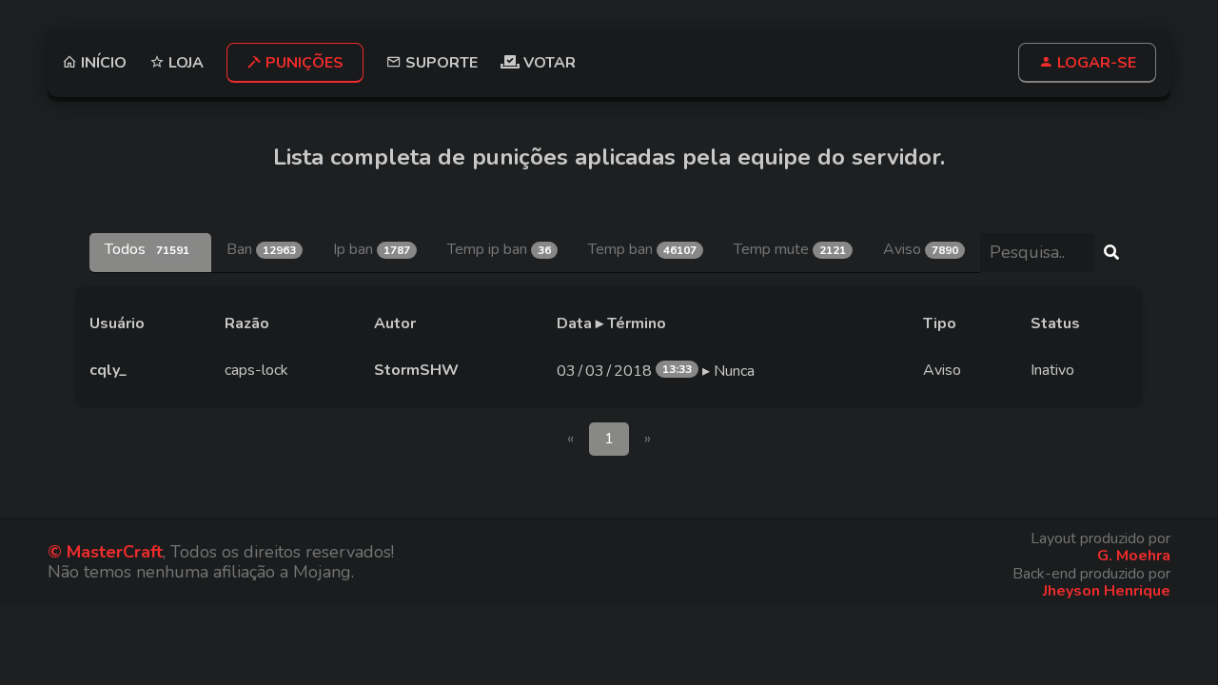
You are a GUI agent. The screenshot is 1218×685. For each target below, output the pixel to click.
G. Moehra (1133, 555)
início (102, 62)
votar (548, 62)
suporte (440, 62)
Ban (261, 249)
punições (303, 62)
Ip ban (371, 249)
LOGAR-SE (1094, 62)
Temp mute (790, 249)
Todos (147, 249)
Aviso (920, 249)
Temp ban (642, 249)
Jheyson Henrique (1106, 590)
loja (184, 62)
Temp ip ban (499, 249)
